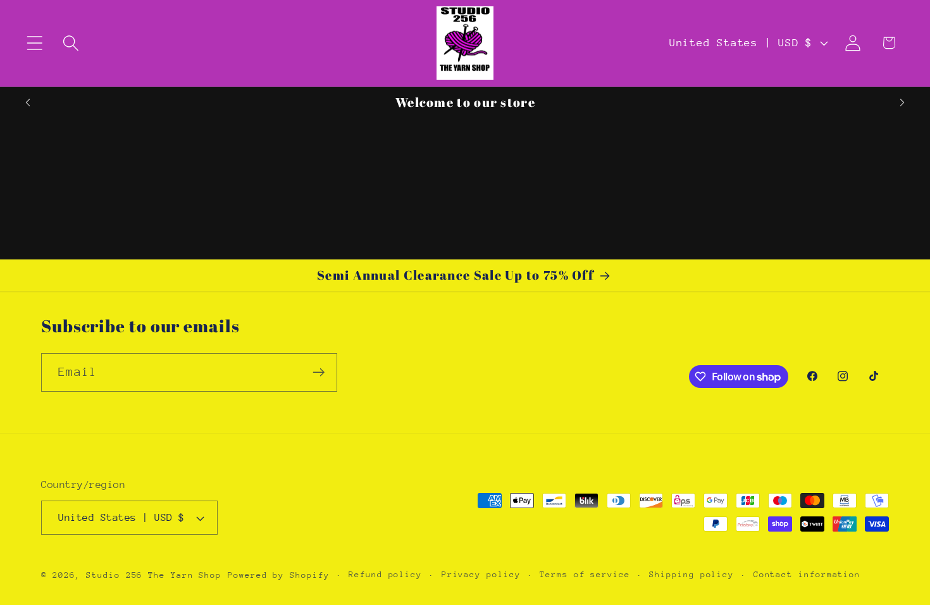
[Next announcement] (902, 102)
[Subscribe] (319, 372)
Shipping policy (691, 574)
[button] (34, 43)
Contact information (806, 574)
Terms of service (585, 574)
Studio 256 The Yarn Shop (153, 575)
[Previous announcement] (28, 102)
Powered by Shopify (278, 575)
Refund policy (385, 574)
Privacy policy (481, 574)
